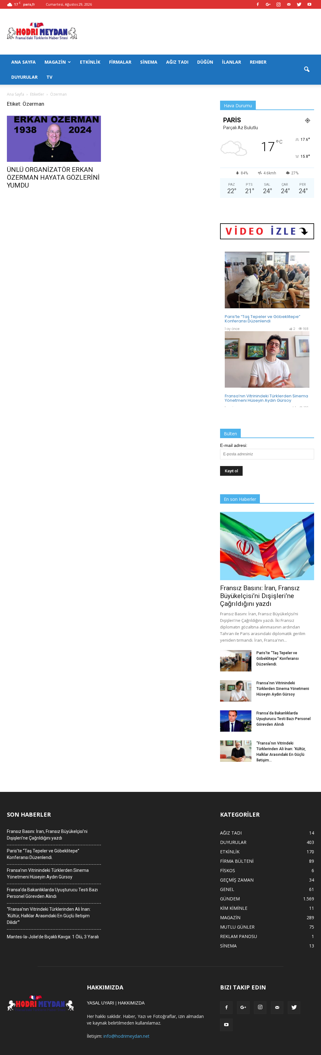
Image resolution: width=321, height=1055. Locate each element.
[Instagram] (278, 4)
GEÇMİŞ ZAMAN (237, 880)
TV (49, 77)
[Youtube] (309, 4)
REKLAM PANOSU (238, 936)
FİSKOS (227, 870)
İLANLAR (231, 62)
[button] (306, 69)
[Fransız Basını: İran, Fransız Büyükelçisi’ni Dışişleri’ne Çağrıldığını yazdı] (267, 546)
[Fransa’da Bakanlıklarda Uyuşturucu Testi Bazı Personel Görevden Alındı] (235, 721)
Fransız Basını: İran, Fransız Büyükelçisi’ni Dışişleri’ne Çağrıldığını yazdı (260, 595)
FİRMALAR (120, 62)
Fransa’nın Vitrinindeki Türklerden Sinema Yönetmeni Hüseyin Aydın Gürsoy (282, 689)
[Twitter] (299, 4)
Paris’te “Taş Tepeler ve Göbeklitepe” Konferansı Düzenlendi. (277, 658)
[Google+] (268, 4)
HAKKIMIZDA (131, 1002)
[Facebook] (257, 4)
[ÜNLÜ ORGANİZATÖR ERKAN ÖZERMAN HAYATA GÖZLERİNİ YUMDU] (54, 139)
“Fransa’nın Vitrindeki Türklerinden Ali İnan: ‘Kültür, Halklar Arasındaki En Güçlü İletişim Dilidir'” (49, 916)
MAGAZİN (55, 62)
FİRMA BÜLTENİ (237, 861)
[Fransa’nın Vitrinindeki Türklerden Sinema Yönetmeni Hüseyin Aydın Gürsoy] (235, 691)
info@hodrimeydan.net (126, 1036)
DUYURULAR (24, 77)
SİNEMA (148, 62)
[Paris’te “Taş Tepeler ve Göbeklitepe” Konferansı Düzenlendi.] (235, 661)
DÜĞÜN (205, 62)
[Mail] (288, 4)
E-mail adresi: (233, 445)
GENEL (227, 889)
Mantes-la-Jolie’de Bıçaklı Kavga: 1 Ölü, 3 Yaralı (53, 936)
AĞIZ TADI (177, 62)
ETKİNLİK (90, 62)
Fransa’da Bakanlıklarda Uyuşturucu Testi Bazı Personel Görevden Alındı (283, 719)
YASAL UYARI (100, 1002)
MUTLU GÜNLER (237, 927)
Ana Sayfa (15, 94)
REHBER (258, 62)
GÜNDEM (230, 899)
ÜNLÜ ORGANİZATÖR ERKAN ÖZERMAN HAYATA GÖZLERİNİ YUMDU (53, 177)
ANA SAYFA (23, 62)
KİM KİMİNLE (233, 908)
